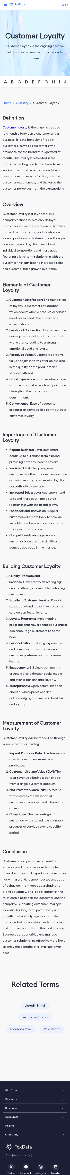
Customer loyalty (15, 127)
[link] (7, 103)
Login (65, 4)
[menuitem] (35, 1090)
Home (7, 103)
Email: (18, 1155)
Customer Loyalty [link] (46, 103)
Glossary (22, 103)
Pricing (9, 1125)
